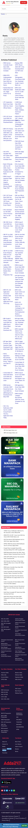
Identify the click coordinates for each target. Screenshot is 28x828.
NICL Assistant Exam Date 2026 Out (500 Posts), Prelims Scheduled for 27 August (19, 168)
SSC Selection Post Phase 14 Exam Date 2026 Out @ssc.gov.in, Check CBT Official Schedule (14, 563)
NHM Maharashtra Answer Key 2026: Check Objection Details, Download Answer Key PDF (14, 553)
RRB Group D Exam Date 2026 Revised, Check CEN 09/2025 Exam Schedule (19, 269)
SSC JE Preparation (6, 722)
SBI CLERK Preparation (4, 716)
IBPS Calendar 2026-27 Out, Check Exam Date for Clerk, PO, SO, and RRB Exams (19, 333)
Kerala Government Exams (20, 627)
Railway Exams (19, 693)
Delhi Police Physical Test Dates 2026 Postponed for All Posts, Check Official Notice (13, 598)
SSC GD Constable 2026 (6, 624)
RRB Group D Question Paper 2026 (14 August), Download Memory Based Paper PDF (7, 182)
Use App (24, 2)
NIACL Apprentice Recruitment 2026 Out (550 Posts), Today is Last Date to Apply (7, 359)
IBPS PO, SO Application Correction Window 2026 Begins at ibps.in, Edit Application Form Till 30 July (8, 296)
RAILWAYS (19, 719)
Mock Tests (18, 741)
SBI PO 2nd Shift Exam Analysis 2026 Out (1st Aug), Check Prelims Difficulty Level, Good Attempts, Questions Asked (20, 241)
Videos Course (18, 746)
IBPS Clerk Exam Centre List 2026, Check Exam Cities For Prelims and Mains (20, 294)
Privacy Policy (5, 820)
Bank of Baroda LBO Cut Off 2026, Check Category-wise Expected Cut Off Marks (8, 168)
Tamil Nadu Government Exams (20, 634)
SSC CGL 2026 (5, 618)
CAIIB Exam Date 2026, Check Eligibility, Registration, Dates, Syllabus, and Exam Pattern (19, 107)
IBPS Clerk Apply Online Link (10, 432)
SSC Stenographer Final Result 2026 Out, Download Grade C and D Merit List (20, 80)
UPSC (17, 729)
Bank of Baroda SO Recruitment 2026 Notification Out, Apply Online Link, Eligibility (19, 214)
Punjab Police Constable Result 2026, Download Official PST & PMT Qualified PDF (14, 549)
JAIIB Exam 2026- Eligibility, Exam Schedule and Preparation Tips (19, 188)
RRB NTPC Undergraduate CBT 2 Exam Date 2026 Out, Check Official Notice (7, 80)
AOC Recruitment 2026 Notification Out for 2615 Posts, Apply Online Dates (14, 540)
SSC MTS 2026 (5, 627)
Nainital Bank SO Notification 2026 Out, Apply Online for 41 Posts (8, 91)
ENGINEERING (20, 727)
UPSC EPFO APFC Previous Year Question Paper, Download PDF (14, 557)
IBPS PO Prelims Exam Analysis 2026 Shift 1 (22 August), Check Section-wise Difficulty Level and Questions (8, 134)
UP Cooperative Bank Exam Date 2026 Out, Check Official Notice (8, 105)
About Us (4, 741)
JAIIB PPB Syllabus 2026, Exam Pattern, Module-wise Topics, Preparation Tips (7, 270)
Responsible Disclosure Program (10, 816)
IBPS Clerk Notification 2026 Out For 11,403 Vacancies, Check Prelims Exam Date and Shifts (19, 93)
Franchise (4, 752)
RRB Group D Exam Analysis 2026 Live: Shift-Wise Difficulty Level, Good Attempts (19, 227)
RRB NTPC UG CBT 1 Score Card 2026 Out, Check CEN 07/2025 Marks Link (14, 536)
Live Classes (18, 744)
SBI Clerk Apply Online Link (10, 430)
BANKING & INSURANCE (19, 714)
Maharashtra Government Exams (6, 644)
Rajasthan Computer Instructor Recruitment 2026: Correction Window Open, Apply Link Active (14, 588)
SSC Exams (18, 688)
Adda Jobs (3, 674)
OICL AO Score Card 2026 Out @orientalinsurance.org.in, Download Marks (8, 119)
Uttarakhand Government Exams (20, 648)
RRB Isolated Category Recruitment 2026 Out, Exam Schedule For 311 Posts (20, 398)
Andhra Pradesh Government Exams (20, 619)
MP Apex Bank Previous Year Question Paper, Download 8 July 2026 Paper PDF (8, 345)
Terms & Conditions (20, 818)
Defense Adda (18, 674)
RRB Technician (5, 690)
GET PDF (24, 825)
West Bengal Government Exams (6, 648)
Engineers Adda (19, 677)
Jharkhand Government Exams (6, 655)
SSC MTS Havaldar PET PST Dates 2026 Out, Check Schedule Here (7, 155)
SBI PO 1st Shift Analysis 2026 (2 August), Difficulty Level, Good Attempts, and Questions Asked (8, 240)
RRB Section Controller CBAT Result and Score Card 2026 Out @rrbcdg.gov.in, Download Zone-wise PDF (8, 391)
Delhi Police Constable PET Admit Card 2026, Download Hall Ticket (14, 593)
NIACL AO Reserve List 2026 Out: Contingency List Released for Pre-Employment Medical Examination (19, 309)
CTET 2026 (4, 696)
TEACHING (19, 722)
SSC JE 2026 (4, 694)
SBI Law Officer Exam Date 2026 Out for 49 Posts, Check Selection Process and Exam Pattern (19, 201)
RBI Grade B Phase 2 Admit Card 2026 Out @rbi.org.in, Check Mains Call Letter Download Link (7, 324)
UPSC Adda (4, 679)
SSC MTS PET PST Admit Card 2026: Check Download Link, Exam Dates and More (19, 133)
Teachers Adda (5, 672)
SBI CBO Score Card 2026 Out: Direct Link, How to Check (8, 225)
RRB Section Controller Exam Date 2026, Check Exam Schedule (7, 67)
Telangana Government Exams (7, 640)
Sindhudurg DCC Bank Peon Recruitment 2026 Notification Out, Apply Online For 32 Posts (14, 577)
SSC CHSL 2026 (5, 621)
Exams (3, 14)
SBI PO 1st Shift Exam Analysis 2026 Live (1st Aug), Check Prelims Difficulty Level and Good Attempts (8, 256)
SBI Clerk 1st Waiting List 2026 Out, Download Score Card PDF (20, 356)
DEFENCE (18, 724)
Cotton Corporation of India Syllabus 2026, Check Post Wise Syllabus (14, 582)
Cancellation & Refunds (8, 818)
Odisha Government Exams (20, 623)
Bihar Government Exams (19, 640)
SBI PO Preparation (6, 713)
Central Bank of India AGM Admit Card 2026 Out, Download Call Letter (8, 376)
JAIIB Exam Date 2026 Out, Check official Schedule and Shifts (20, 179)
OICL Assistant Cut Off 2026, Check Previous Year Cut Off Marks (7, 213)
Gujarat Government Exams (6, 651)
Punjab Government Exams (20, 644)
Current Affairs (4, 677)
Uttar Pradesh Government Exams (20, 651)
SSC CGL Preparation (4, 725)
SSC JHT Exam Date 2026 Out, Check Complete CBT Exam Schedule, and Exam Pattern (8, 200)
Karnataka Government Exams (21, 630)
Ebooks (17, 749)
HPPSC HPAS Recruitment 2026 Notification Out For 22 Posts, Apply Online (14, 544)
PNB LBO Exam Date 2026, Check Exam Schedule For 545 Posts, (19, 145)
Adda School (18, 679)
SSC (17, 717)
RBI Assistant (4, 728)
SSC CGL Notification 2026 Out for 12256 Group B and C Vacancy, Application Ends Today (8, 411)
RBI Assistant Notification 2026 (19, 659)
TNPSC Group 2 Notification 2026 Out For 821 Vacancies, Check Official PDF (14, 531)
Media (3, 746)
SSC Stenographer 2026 (6, 630)
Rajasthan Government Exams (21, 655)
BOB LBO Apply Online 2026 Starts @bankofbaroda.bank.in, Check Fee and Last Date (20, 156)
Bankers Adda (18, 672)
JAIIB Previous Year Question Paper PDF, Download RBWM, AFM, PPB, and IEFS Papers (19, 256)
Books (16, 751)
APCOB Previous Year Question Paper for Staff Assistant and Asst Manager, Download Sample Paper (20, 281)
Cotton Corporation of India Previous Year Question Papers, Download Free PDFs (14, 572)
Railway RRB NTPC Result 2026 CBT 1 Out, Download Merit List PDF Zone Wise (19, 67)
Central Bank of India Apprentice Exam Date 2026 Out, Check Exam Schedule (19, 366)
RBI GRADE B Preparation (4, 731)
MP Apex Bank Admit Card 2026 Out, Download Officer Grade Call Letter (19, 322)
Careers (6, 749)
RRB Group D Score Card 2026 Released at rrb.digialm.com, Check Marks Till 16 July (20, 377)
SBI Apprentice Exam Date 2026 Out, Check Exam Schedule (19, 388)
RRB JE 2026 (4, 692)
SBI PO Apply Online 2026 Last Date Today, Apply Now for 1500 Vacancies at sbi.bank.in (19, 346)
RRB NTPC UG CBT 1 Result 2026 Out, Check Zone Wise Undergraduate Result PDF (19, 121)
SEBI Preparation (5, 719)
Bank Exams (18, 690)
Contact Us (5, 744)
